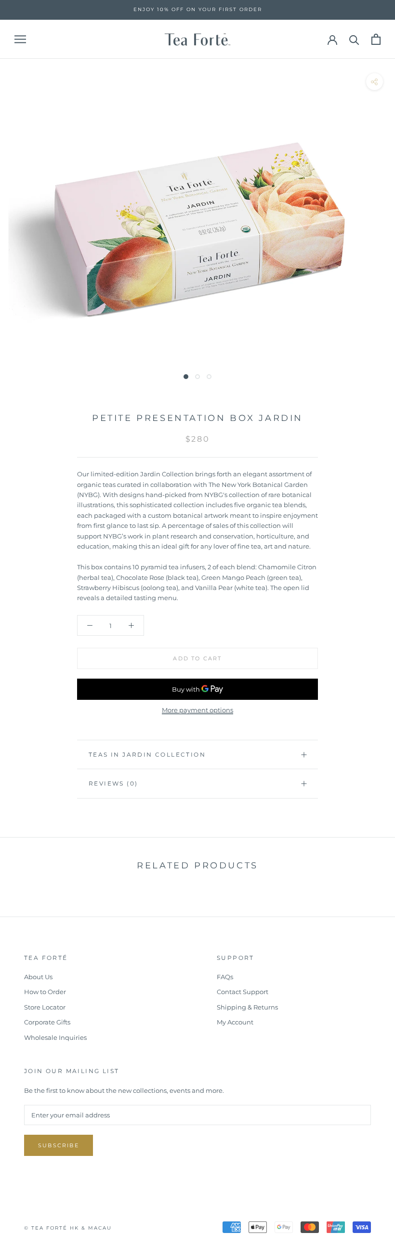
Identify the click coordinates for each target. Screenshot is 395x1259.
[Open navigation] (20, 39)
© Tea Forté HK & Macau (68, 1228)
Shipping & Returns (247, 1007)
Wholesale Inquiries (55, 1037)
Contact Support (242, 992)
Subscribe (58, 1145)
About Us (38, 977)
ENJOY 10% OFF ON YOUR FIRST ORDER (197, 9)
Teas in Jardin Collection (147, 754)
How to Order (45, 992)
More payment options (197, 710)
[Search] (354, 39)
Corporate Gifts (47, 1022)
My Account (235, 1022)
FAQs (225, 977)
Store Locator (45, 1007)
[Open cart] (376, 39)
